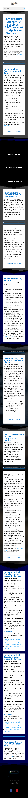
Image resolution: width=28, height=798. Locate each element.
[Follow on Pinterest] (17, 790)
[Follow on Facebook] (11, 790)
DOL (16, 777)
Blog (20, 777)
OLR (8, 777)
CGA (12, 777)
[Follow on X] (14, 790)
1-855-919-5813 (8, 336)
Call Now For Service (14, 131)
